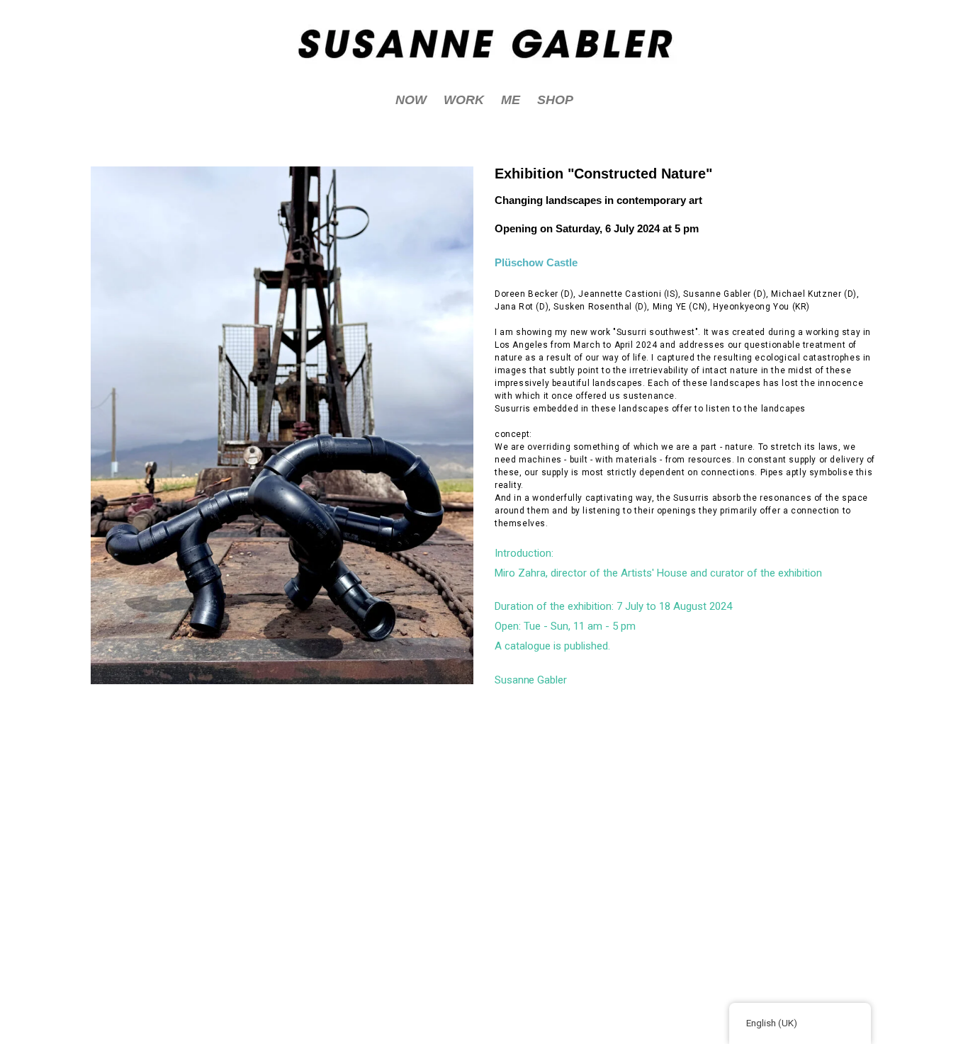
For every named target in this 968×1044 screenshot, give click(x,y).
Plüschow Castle (536, 262)
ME (510, 100)
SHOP (555, 100)
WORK (464, 100)
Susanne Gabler (531, 680)
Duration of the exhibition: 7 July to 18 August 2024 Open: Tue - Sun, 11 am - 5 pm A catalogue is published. (613, 626)
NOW (411, 100)
